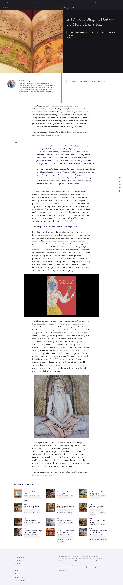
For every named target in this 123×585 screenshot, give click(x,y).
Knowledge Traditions (96, 510)
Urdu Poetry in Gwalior (63, 520)
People (26, 500)
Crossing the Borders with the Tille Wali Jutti (65, 493)
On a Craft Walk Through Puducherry (97, 521)
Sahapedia (7, 2)
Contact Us (18, 560)
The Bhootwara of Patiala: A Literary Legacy (98, 493)
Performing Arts (29, 498)
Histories (38, 498)
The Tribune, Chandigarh (72, 132)
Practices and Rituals (64, 498)
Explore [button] (6, 7)
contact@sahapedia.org (88, 567)
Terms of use (19, 577)
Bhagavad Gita (98, 81)
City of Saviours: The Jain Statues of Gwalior (31, 507)
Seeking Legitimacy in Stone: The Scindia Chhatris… (65, 507)
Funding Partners (20, 567)
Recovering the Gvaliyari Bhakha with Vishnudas (96, 507)
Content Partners (20, 564)
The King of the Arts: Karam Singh (33, 493)
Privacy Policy (20, 580)
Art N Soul (84, 81)
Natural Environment (101, 539)
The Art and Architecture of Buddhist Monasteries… (65, 531)
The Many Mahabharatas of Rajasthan (59, 226)
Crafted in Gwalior (30, 520)
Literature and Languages (103, 32)
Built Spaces (35, 512)
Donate (17, 574)
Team (16, 570)
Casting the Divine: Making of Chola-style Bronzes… (33, 531)
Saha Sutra (72, 81)
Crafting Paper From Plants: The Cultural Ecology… (98, 531)
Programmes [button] (69, 7)
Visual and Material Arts (78, 32)
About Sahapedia (20, 557)
